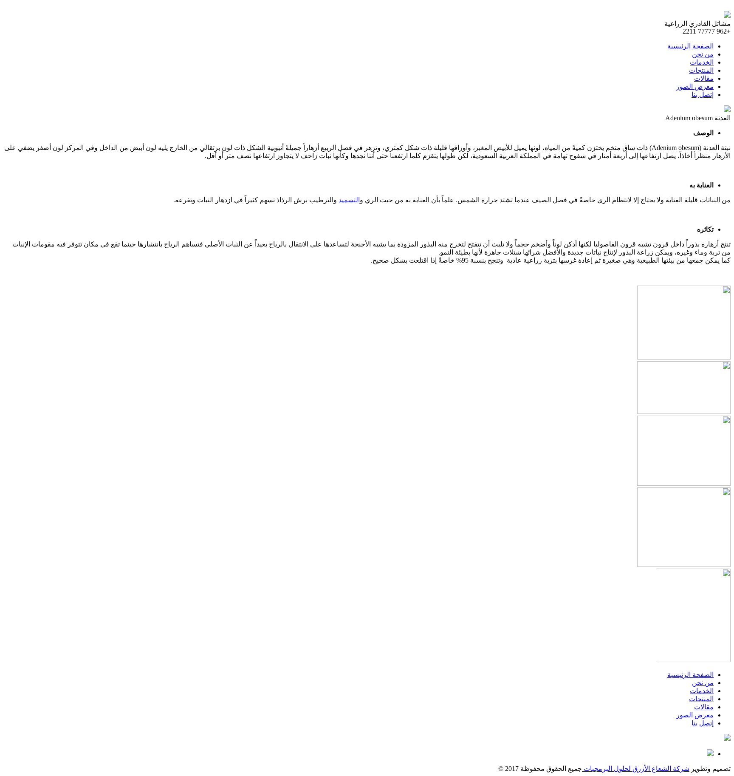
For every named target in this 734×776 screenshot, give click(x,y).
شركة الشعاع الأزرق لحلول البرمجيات (635, 768)
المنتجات (701, 70)
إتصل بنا (703, 94)
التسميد (349, 200)
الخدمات (702, 62)
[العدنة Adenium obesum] (684, 357)
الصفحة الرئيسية (690, 46)
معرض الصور (695, 86)
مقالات (704, 78)
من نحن (703, 54)
